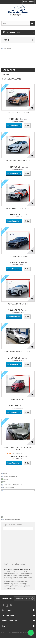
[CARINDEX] (18, 479)
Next (31, 63)
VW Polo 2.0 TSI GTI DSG (18, 256)
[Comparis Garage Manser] (18, 476)
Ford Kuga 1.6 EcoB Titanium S (18, 113)
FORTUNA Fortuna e (18, 399)
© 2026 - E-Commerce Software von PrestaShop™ (15, 632)
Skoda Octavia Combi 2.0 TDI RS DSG (18, 352)
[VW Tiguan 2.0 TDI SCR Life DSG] (18, 193)
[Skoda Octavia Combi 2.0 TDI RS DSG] (18, 336)
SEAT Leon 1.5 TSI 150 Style (18, 304)
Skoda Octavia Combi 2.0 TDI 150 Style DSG (18, 448)
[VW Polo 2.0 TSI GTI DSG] (18, 241)
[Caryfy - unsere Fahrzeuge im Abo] (18, 484)
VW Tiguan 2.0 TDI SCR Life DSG (18, 208)
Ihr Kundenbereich (9, 620)
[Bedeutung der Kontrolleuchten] (18, 519)
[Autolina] (18, 473)
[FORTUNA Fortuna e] (18, 384)
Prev (26, 63)
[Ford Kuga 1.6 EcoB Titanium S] (18, 97)
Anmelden (31, 1)
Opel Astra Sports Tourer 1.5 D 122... (18, 161)
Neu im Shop (8, 70)
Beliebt (6, 74)
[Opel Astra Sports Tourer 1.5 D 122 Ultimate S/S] (18, 145)
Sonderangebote (11, 78)
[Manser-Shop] (18, 10)
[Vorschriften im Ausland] (18, 517)
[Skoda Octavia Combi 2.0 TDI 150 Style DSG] (18, 432)
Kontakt (25, 1)
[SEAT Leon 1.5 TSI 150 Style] (18, 288)
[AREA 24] (18, 482)
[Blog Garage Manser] (18, 487)
